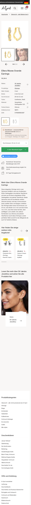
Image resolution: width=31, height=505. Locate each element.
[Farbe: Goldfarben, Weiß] (5, 121)
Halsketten (4, 414)
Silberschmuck (5, 462)
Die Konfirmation (6, 446)
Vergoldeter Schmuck (7, 460)
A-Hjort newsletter (6, 481)
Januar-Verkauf (5, 441)
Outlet (3, 424)
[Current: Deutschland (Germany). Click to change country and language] (26, 2)
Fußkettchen (5, 416)
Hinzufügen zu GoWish (10, 156)
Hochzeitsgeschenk (7, 468)
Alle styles (4, 427)
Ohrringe (17, 88)
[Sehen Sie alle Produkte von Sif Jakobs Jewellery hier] (27, 84)
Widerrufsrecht (5, 500)
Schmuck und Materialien (8, 495)
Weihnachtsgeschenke (8, 457)
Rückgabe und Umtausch (8, 492)
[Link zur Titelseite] (6, 8)
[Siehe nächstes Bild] (26, 231)
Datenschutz (5, 503)
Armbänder (4, 411)
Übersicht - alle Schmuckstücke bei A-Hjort (14, 403)
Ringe (3, 408)
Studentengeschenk (7, 451)
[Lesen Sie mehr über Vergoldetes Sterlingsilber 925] (27, 103)
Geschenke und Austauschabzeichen (12, 489)
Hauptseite (4, 14)
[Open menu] (22, 8)
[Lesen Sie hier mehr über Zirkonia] (27, 107)
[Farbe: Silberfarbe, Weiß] (15, 121)
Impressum (4, 498)
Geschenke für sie (6, 465)
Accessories (5, 422)
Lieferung (4, 484)
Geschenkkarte (5, 487)
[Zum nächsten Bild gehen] (23, 64)
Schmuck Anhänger (7, 419)
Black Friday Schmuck (8, 454)
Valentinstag (5, 443)
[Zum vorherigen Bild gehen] (6, 64)
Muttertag (4, 449)
